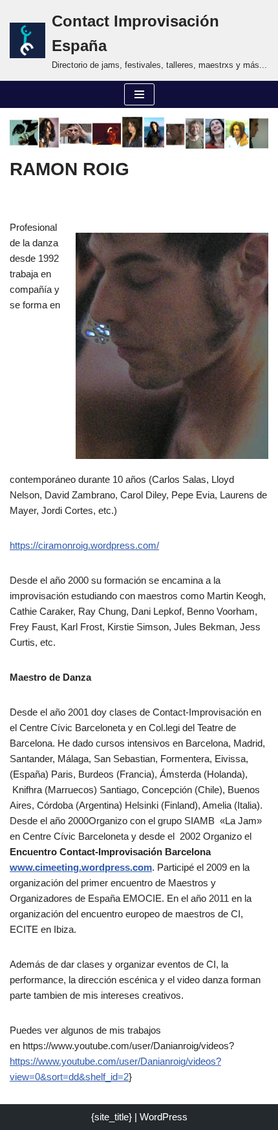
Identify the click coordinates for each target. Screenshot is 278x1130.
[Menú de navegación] (139, 94)
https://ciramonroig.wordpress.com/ (84, 545)
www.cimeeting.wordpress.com (81, 867)
